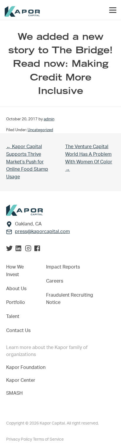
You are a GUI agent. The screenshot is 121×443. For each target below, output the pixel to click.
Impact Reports (63, 267)
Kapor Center (22, 380)
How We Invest (15, 271)
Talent (12, 316)
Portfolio (15, 302)
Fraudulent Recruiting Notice (69, 299)
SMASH (14, 393)
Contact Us (18, 330)
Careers (54, 281)
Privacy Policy (19, 439)
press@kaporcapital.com (42, 231)
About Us (16, 288)
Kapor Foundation (27, 367)
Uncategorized (40, 130)
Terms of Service (48, 439)
